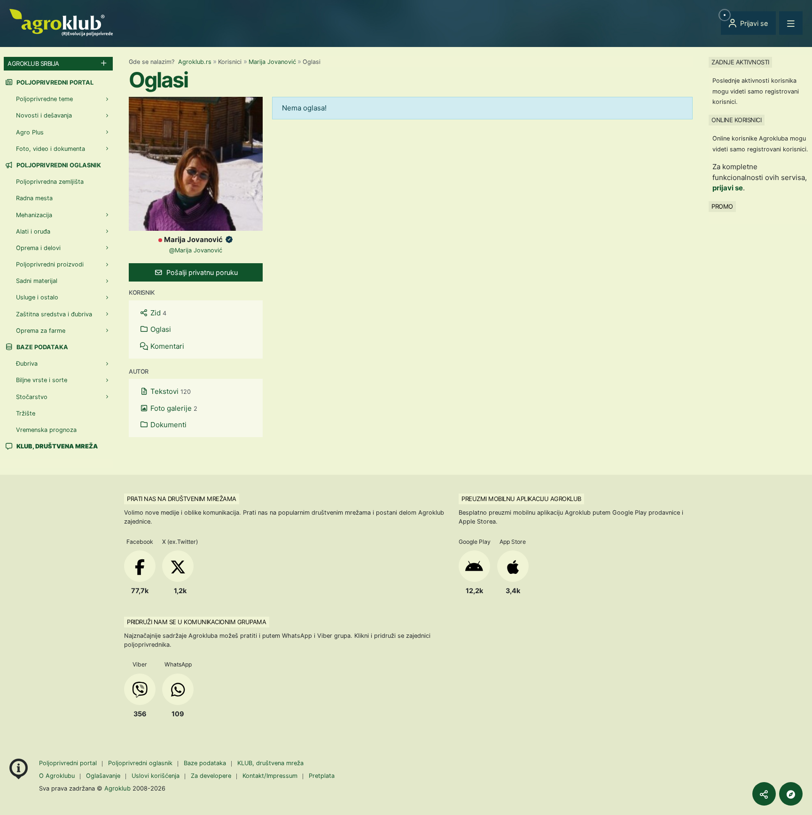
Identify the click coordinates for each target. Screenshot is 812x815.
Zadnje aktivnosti (740, 62)
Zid (157, 312)
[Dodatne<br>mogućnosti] (791, 794)
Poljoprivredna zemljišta (50, 181)
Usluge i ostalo (37, 297)
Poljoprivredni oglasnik (58, 165)
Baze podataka (41, 347)
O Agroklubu (57, 775)
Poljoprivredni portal (54, 82)
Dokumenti (167, 424)
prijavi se (727, 187)
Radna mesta (34, 198)
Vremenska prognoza (46, 429)
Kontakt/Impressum (269, 775)
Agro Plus (30, 132)
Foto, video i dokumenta (50, 148)
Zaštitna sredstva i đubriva (54, 314)
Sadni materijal (36, 280)
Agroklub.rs (194, 61)
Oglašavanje (103, 775)
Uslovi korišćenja (156, 775)
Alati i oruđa (33, 231)
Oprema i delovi (38, 247)
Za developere (211, 775)
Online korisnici (736, 120)
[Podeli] (764, 794)
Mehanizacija (34, 215)
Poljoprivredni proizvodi (50, 264)
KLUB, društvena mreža (270, 763)
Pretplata (322, 775)
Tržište (25, 413)
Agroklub (117, 788)
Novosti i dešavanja (44, 115)
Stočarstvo (31, 396)
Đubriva (27, 363)
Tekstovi (169, 391)
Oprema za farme (40, 330)
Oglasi (159, 329)
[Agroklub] (61, 21)
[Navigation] (791, 23)
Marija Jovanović (272, 61)
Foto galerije (172, 408)
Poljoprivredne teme (44, 98)
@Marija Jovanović (195, 250)
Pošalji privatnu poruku (201, 272)
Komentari (166, 346)
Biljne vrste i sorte (41, 380)
